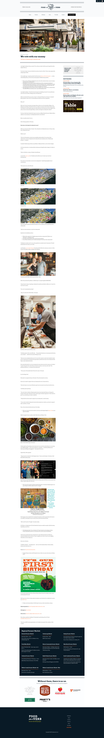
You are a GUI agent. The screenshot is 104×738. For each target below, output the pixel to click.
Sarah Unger (31, 606)
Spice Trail (50, 410)
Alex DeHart (28, 610)
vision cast (27, 155)
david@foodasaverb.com (36, 613)
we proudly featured (30, 248)
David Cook (28, 613)
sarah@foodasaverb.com (39, 606)
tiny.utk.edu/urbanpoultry (30, 549)
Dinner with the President (46, 76)
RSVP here (24, 599)
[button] (100, 1)
